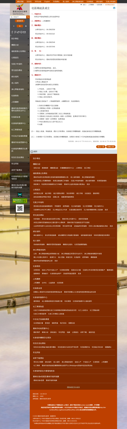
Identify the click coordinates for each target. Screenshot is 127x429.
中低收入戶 (87, 362)
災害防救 (37, 270)
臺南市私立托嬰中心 (69, 219)
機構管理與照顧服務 (54, 244)
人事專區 (79, 168)
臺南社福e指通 (39, 380)
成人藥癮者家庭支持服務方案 (52, 301)
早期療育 (58, 206)
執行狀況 (63, 323)
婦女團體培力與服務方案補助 (68, 235)
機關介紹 (36, 164)
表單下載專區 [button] (16, 170)
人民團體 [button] (15, 102)
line (21, 32)
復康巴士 (53, 257)
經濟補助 (66, 206)
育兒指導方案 (67, 226)
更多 (88, 184)
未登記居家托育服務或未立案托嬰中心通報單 (49, 222)
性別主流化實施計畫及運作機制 (45, 347)
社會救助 (90, 1)
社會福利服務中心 (40, 297)
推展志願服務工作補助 (61, 181)
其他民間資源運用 (69, 273)
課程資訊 (53, 332)
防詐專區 (15, 39)
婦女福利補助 (90, 181)
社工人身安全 (83, 310)
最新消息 (92, 332)
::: (10, 4)
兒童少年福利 (110, 1)
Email (24, 32)
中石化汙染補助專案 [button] (19, 136)
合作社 (44, 283)
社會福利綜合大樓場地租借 (19, 177)
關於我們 (37, 332)
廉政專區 (96, 193)
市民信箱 (38, 1)
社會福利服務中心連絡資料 (82, 301)
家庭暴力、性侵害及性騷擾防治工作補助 (48, 184)
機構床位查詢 (67, 244)
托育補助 (37, 219)
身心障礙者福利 (77, 1)
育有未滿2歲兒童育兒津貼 (51, 219)
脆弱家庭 (37, 301)
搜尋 (11, 16)
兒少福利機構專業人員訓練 (93, 210)
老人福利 (66, 1)
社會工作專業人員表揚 (56, 314)
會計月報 (79, 193)
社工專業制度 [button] (16, 130)
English (47, 1)
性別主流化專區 (39, 343)
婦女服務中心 (38, 235)
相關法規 (71, 323)
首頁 (84, 4)
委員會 (47, 323)
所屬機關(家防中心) (67, 168)
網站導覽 (20, 1)
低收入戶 (78, 362)
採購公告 (56, 197)
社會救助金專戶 (55, 273)
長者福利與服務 (39, 244)
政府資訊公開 (38, 193)
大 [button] (26, 26)
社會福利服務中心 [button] (18, 123)
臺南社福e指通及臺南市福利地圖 (46, 377)
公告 (35, 253)
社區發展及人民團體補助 (42, 181)
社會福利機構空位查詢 (19, 150)
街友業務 (67, 301)
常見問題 (62, 332)
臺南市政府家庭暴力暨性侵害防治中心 (19, 109)
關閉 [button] (35, 152)
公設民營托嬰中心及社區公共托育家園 (47, 226)
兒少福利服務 (76, 206)
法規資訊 (88, 193)
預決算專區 (70, 193)
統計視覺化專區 (58, 193)
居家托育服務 (83, 219)
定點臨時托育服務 (80, 226)
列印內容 (114, 8)
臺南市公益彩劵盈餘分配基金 (74, 184)
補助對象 (55, 323)
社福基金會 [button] (15, 117)
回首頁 (29, 1)
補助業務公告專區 (40, 173)
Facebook (12, 32)
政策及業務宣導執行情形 (42, 197)
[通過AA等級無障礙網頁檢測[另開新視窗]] (19, 200)
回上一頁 (101, 146)
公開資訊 (36, 190)
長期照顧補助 (102, 181)
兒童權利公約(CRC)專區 (42, 210)
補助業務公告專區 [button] (18, 51)
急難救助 (37, 273)
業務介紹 (45, 332)
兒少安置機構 (87, 206)
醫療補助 (110, 270)
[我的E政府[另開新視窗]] (20, 195)
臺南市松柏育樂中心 (41, 328)
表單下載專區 (38, 358)
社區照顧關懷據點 (80, 244)
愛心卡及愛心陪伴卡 (41, 257)
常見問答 (15, 164)
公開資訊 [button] (15, 58)
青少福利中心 (99, 206)
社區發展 (99, 4)
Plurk (15, 32)
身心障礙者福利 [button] (17, 89)
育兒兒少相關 (38, 362)
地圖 (68, 332)
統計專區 (48, 193)
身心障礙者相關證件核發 (93, 253)
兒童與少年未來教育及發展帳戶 (94, 270)
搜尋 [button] (28, 17)
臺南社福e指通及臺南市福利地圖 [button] (19, 186)
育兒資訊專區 (38, 215)
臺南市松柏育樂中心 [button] (19, 142)
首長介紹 (37, 168)
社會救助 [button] (15, 96)
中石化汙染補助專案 (41, 319)
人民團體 (91, 4)
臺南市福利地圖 (51, 380)
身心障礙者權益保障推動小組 (49, 253)
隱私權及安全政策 (73, 387)
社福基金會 (37, 288)
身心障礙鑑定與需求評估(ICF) (71, 253)
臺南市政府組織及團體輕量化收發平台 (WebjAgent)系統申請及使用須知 (67, 365)
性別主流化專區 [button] (17, 157)
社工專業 (37, 365)
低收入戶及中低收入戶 (50, 270)
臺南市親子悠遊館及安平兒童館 (78, 222)
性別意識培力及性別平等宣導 (68, 347)
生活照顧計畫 (38, 323)
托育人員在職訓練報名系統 (98, 226)
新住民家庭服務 (50, 235)
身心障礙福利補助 (88, 177)
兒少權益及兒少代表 (60, 210)
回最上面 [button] (111, 146)
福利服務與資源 (86, 235)
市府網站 (56, 1)
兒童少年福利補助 (77, 181)
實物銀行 (45, 273)
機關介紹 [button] (15, 45)
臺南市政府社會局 (20, 9)
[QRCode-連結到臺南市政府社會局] (20, 208)
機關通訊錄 (54, 168)
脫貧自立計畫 (76, 270)
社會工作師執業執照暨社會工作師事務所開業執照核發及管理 (55, 310)
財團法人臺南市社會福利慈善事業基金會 (48, 292)
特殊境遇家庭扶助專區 (102, 235)
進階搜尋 (20, 21)
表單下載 (83, 332)
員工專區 (87, 168)
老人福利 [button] (15, 83)
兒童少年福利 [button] (16, 64)
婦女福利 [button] (15, 77)
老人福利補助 (75, 177)
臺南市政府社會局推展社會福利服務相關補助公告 (51, 177)
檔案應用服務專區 (67, 197)
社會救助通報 (64, 270)
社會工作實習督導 (40, 314)
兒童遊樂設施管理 (75, 210)
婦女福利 (99, 1)
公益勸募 (52, 283)
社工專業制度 (38, 307)
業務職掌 (45, 168)
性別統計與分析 (97, 347)
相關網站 (108, 347)
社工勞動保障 (94, 310)
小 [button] (14, 26)
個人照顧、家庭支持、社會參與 (69, 257)
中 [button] (20, 26)
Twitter (18, 32)
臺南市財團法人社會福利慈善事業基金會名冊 (80, 292)
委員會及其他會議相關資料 (43, 206)
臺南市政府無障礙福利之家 (43, 261)
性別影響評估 (85, 347)
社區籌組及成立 (110, 4)
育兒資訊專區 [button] (16, 70)
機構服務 (94, 257)
